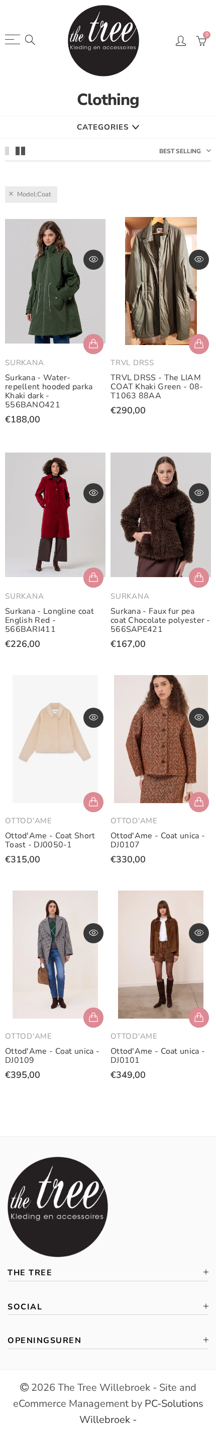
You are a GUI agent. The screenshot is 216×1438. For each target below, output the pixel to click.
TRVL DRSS (132, 363)
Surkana (24, 363)
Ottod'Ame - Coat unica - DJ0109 (52, 1056)
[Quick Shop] (93, 344)
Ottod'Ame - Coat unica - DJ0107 (158, 840)
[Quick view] (93, 260)
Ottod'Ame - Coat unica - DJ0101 (158, 1056)
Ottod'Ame (28, 821)
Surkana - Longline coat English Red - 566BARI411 (49, 620)
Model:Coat (34, 194)
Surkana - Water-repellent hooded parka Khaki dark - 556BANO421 (49, 391)
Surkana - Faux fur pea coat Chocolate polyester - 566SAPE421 (160, 620)
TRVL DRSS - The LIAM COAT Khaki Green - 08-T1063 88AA (157, 386)
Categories (103, 127)
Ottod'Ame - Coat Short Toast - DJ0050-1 (50, 840)
